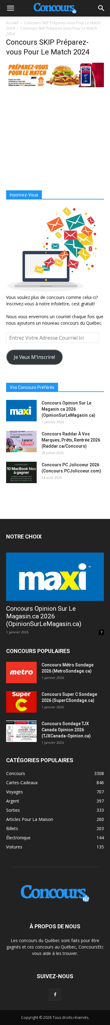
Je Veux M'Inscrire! (34, 357)
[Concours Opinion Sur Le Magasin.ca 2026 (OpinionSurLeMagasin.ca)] (21, 410)
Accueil (12, 22)
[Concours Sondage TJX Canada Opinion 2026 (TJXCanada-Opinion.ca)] (21, 731)
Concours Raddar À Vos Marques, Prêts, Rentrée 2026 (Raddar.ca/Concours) (71, 440)
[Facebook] (55, 995)
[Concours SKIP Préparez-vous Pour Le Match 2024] (55, 85)
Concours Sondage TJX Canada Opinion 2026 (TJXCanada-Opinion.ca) (66, 729)
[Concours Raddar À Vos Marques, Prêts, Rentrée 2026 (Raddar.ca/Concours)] (21, 441)
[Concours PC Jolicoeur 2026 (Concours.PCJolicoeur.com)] (21, 472)
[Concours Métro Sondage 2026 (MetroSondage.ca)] (21, 672)
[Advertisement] (55, 138)
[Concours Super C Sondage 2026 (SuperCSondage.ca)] (21, 702)
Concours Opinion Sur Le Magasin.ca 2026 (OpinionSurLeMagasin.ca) (68, 409)
